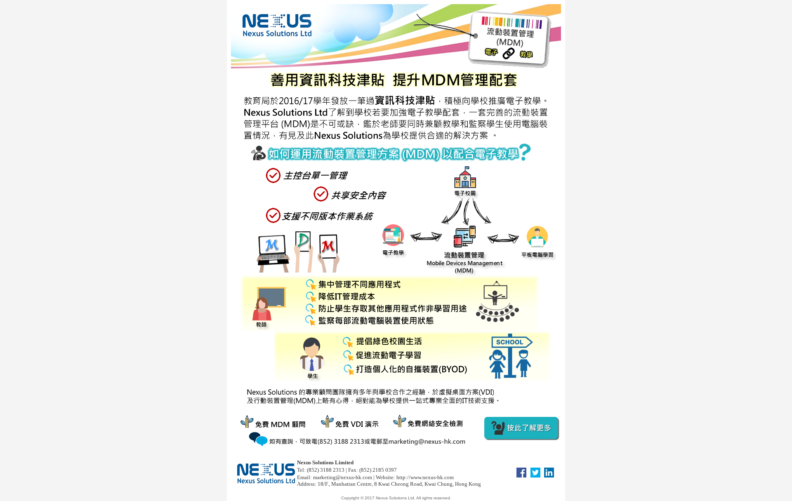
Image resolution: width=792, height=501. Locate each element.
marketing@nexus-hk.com (342, 477)
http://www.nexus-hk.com (425, 477)
